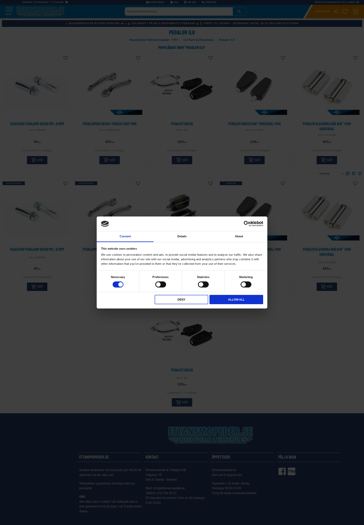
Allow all (236, 299)
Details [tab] (182, 236)
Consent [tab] (125, 236)
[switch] (160, 284)
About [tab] (239, 236)
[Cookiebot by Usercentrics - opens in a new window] (246, 224)
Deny (181, 299)
